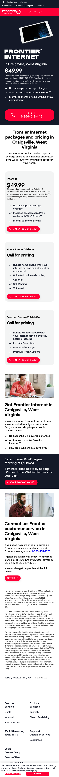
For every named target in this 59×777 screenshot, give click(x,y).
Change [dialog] (23, 2)
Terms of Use (12, 757)
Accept (37, 773)
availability (19, 678)
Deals (8, 712)
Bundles (9, 706)
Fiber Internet (12, 722)
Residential (7, 6)
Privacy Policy (12, 752)
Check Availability (40, 717)
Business (19, 6)
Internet (9, 717)
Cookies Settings (12, 773)
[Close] (55, 767)
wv (30, 678)
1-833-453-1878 (41, 551)
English (30, 6)
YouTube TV (11, 734)
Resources (36, 739)
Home (7, 678)
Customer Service (40, 734)
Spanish (40, 6)
